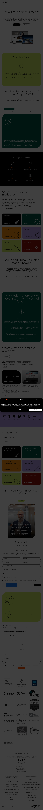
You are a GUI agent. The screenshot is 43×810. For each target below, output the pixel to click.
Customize (21, 409)
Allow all (35, 409)
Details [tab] (21, 399)
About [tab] (35, 399)
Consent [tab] (7, 399)
